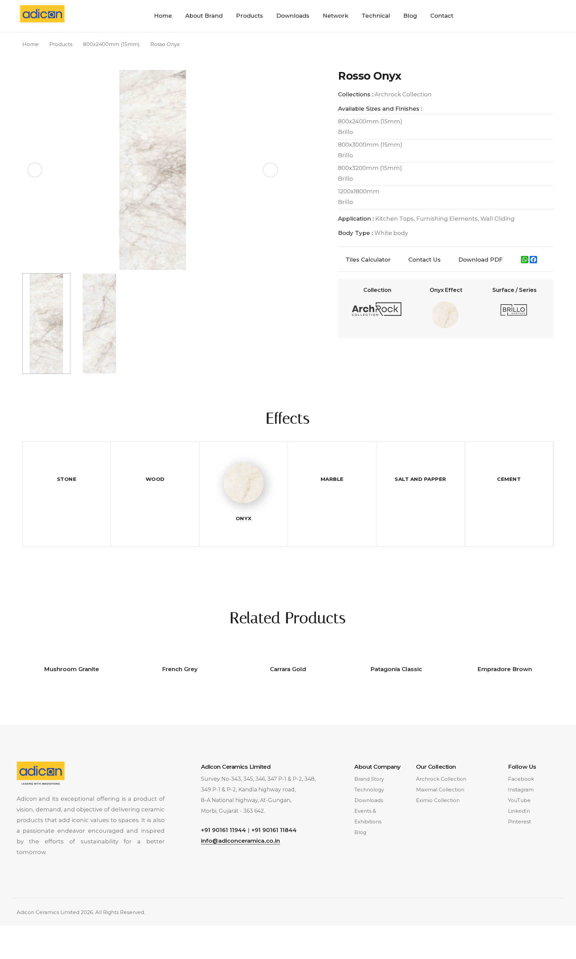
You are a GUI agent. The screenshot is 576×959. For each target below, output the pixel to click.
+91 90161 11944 (223, 830)
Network (335, 15)
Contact (441, 15)
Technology (369, 789)
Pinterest (519, 821)
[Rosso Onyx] (152, 169)
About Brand (204, 15)
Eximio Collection (438, 800)
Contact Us (424, 259)
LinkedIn (519, 811)
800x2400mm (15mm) (111, 44)
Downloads (292, 15)
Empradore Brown (504, 669)
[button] (270, 170)
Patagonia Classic (396, 669)
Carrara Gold (288, 669)
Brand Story (369, 779)
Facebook (521, 779)
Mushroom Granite (71, 669)
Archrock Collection (441, 779)
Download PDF (480, 259)
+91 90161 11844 (274, 830)
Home (163, 15)
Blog (410, 15)
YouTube (519, 800)
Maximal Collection (440, 789)
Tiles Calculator (368, 259)
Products (249, 15)
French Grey (180, 669)
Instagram (521, 789)
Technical (376, 15)
